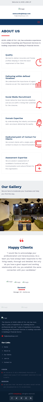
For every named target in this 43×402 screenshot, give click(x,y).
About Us (7, 351)
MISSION (5, 381)
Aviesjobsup (17, 394)
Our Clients (7, 354)
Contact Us (8, 362)
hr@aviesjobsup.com (11, 336)
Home (6, 347)
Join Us (6, 358)
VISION (4, 369)
